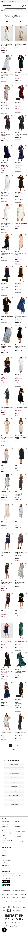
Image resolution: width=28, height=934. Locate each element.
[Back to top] (25, 931)
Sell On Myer (5, 868)
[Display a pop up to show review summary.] (9, 79)
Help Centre (18, 821)
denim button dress (14, 804)
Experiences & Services (20, 831)
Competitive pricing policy (18, 890)
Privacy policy (9, 901)
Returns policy (6, 890)
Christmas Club (5, 865)
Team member (18, 901)
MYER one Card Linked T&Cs (19, 897)
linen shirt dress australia (14, 768)
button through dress (14, 800)
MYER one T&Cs (6, 897)
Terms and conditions (20, 894)
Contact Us (17, 826)
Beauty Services (18, 834)
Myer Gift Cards (5, 853)
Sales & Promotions (19, 839)
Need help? (4, 929)
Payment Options (6, 824)
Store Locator (18, 829)
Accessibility (18, 844)
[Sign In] (19, 6)
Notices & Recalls (19, 841)
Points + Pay (5, 826)
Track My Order (5, 821)
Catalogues (4, 838)
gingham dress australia (14, 795)
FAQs (16, 824)
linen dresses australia (14, 773)
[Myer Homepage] (7, 6)
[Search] (25, 10)
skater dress (14, 782)
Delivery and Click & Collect (7, 829)
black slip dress (14, 786)
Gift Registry (18, 836)
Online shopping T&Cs (7, 894)
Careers (4, 855)
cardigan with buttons (14, 777)
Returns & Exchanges (7, 833)
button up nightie (14, 791)
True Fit (3, 835)
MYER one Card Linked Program (7, 841)
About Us (4, 858)
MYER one (4, 850)
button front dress (14, 764)
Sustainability (5, 863)
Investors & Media (6, 860)
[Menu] (2, 10)
